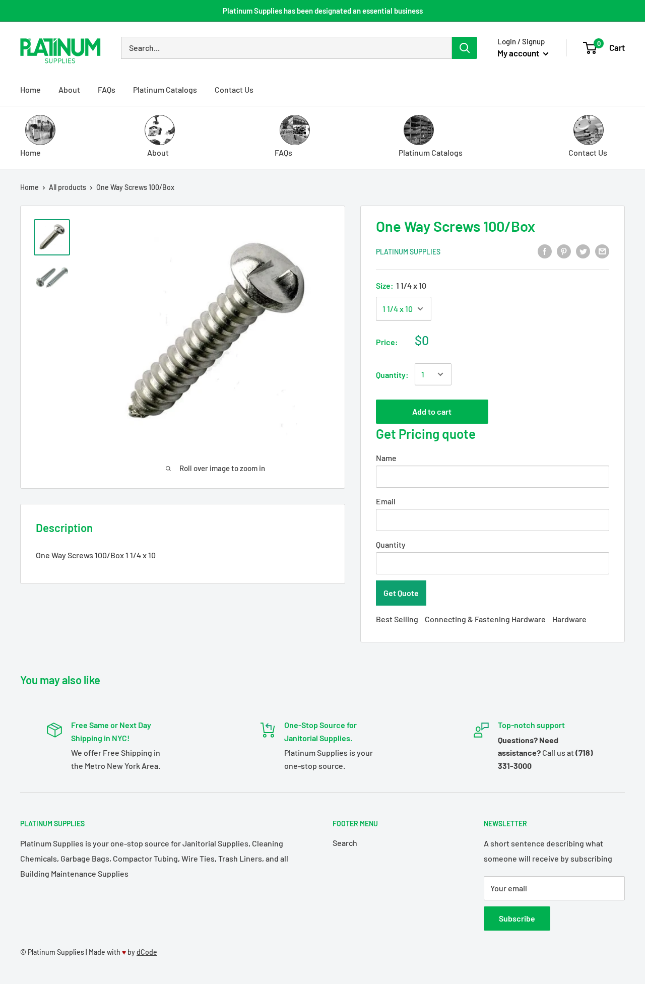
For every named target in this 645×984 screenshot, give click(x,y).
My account (519, 53)
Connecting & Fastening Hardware (485, 619)
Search (345, 842)
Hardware (569, 619)
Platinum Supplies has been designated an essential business (323, 10)
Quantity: (392, 374)
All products (67, 187)
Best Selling (397, 619)
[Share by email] (602, 250)
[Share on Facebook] (545, 250)
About (69, 89)
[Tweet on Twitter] (583, 250)
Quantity (391, 544)
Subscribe (517, 918)
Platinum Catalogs (165, 89)
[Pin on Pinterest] (564, 250)
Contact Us (234, 89)
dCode (147, 952)
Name (386, 458)
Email (386, 501)
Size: (401, 285)
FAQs (106, 89)
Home (30, 89)
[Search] (464, 48)
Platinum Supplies (408, 251)
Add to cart (432, 411)
